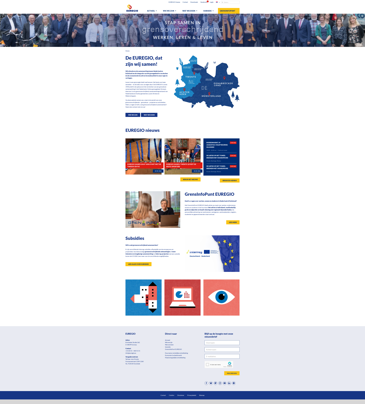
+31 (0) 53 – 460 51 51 (132, 351)
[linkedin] (229, 383)
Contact (163, 395)
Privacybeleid (191, 395)
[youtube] (224, 383)
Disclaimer (180, 395)
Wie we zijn (168, 342)
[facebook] (206, 383)
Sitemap (201, 395)
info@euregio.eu (130, 353)
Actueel (167, 340)
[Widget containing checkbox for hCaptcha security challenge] (219, 364)
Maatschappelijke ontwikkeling (175, 357)
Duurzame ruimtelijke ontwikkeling (176, 353)
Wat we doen (169, 345)
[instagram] (220, 383)
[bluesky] (211, 383)
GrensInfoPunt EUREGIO (173, 349)
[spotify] (234, 383)
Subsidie (168, 347)
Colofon (171, 395)
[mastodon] (215, 383)
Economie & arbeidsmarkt (173, 355)
